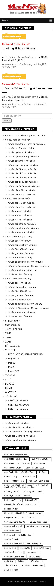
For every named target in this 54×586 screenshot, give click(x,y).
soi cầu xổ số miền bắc (14, 557)
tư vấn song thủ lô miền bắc (21, 232)
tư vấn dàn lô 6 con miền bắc (22, 203)
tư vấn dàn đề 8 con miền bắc (22, 177)
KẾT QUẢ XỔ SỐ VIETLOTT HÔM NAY (25, 354)
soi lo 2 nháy (34, 557)
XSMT (8, 342)
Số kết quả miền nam (18, 409)
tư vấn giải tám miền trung (21, 253)
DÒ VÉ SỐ (9, 384)
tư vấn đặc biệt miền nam (20, 291)
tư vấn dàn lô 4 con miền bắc (22, 194)
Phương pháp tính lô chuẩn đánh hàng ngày (23, 513)
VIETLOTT (10, 350)
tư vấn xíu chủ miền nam (20, 316)
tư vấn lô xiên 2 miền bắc (20, 211)
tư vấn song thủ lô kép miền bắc (23, 228)
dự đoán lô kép (10, 477)
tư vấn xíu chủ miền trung (20, 274)
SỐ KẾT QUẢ (11, 396)
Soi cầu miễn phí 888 (13, 552)
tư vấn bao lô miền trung (20, 241)
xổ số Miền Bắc (10, 566)
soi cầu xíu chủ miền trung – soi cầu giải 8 (25, 135)
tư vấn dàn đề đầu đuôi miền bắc (24, 186)
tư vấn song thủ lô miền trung (22, 270)
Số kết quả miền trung (18, 405)
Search (6, 120)
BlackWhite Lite (15, 581)
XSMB (8, 333)
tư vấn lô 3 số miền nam (19, 299)
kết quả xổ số (31, 500)
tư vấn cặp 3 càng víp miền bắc (23, 165)
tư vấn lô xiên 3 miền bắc (20, 215)
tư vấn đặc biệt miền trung (21, 249)
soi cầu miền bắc (41, 548)
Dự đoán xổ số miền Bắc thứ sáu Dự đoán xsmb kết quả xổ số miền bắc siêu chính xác (26, 486)
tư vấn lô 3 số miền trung (20, 257)
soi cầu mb (25, 548)
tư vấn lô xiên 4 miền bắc (20, 220)
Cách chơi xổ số (12, 325)
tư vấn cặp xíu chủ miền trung (22, 245)
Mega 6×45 (13, 358)
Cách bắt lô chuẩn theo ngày (17, 463)
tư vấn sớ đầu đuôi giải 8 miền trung (25, 262)
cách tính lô (39, 463)
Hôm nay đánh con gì (33, 491)
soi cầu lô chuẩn (11, 539)
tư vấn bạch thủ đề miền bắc (22, 152)
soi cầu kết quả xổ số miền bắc (17, 535)
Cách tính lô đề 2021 (35, 468)
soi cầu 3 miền (28, 518)
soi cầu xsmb (32, 552)
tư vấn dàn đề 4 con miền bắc (22, 169)
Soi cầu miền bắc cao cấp (17, 198)
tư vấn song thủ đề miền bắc (22, 224)
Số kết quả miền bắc (18, 400)
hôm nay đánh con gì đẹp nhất (17, 496)
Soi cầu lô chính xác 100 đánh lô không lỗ (22, 544)
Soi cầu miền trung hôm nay (18, 236)
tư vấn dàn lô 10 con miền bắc (22, 190)
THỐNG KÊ (10, 375)
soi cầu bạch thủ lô (38, 522)
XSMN (8, 337)
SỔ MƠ (8, 388)
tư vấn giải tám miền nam (19, 48)
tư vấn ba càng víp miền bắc (21, 148)
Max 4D (11, 367)
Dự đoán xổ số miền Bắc (38, 481)
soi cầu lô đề (10, 548)
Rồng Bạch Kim (10, 518)
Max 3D (11, 363)
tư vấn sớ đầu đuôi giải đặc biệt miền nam (28, 308)
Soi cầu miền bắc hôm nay (17, 140)
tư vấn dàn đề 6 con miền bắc (22, 173)
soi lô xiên (8, 561)
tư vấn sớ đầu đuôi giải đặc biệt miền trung (29, 266)
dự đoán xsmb (28, 477)
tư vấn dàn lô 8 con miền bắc (22, 207)
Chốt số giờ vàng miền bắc (15, 455)
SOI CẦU (9, 379)
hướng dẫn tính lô (12, 500)
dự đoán (42, 472)
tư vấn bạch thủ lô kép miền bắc (23, 156)
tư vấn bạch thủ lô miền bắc (21, 161)
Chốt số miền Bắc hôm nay (15, 459)
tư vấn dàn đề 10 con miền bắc (23, 182)
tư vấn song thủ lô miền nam (22, 312)
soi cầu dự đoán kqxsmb (37, 526)
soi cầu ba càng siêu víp (14, 522)
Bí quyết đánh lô (13, 321)
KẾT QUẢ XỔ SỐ (12, 346)
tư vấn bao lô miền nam (19, 283)
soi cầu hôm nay (11, 531)
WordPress (40, 581)
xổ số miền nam (11, 570)
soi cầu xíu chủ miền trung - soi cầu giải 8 (26, 64)
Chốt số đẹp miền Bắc (40, 459)
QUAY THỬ (10, 392)
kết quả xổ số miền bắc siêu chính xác (20, 504)
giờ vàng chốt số (11, 491)
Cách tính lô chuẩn (12, 468)
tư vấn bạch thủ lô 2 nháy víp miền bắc (26, 144)
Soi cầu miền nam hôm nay (16, 44)
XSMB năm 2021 (38, 561)
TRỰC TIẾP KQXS (13, 329)
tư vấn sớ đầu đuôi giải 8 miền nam (27, 88)
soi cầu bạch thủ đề (13, 526)
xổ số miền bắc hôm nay (32, 566)
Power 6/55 (13, 371)
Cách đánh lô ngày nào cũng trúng (19, 472)
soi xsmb (22, 561)
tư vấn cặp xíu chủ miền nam (22, 287)
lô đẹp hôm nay (11, 509)
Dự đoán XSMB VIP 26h (14, 481)
